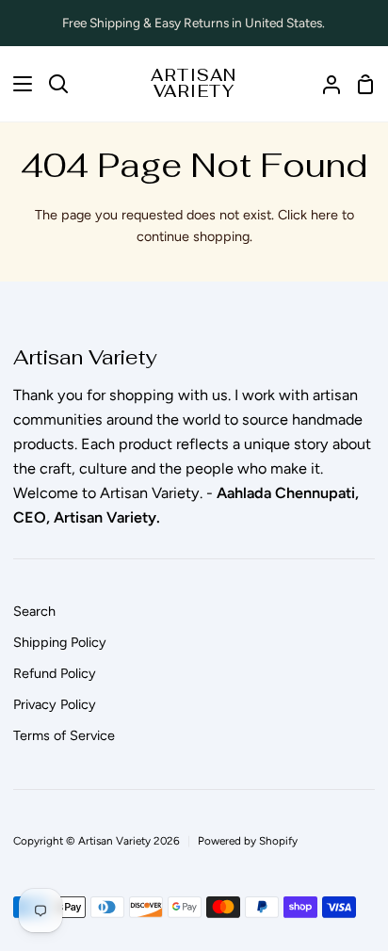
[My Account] (324, 83)
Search (34, 611)
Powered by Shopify (248, 840)
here (324, 214)
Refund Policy (54, 673)
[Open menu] (17, 83)
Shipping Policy (59, 642)
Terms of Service (64, 735)
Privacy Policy (54, 704)
